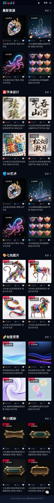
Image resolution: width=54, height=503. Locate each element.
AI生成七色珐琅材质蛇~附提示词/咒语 (13, 326)
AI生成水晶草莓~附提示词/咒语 (14, 45)
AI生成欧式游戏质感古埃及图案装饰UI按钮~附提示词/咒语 (39, 453)
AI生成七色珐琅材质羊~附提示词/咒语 (39, 326)
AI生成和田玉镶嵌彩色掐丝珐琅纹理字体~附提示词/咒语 (14, 127)
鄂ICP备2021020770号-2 (35, 498)
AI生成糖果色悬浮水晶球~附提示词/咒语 (39, 408)
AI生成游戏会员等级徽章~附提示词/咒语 (39, 81)
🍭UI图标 (6, 449)
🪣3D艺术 (31, 41)
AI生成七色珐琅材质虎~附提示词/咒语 (13, 290)
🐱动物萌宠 (7, 77)
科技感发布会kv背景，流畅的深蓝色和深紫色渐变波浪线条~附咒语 (39, 371)
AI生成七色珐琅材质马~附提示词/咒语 (39, 290)
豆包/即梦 (8, 18)
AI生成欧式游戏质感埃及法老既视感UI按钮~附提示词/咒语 (14, 453)
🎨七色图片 (7, 285)
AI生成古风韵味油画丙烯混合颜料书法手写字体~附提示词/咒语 (39, 127)
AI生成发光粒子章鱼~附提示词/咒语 (13, 81)
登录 (45, 3)
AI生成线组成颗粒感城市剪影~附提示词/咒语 (39, 45)
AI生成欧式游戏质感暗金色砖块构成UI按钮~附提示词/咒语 (39, 489)
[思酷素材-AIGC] (8, 3)
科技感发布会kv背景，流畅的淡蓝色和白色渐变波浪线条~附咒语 (14, 371)
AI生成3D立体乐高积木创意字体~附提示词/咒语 (14, 163)
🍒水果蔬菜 (7, 41)
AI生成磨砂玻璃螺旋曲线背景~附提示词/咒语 (14, 408)
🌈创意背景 (7, 367)
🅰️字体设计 (7, 122)
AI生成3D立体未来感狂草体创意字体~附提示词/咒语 (39, 163)
